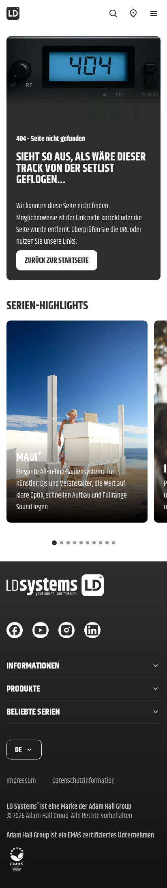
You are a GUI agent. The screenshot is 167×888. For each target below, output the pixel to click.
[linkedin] (92, 630)
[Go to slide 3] (68, 542)
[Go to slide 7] (94, 542)
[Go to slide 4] (74, 542)
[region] (83, 436)
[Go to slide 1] (54, 542)
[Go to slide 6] (87, 542)
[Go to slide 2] (61, 542)
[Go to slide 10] (113, 542)
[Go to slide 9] (107, 542)
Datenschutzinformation (83, 780)
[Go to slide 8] (100, 542)
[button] (83, 666)
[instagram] (66, 630)
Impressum (21, 780)
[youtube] (40, 630)
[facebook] (14, 630)
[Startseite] (12, 13)
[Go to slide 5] (81, 542)
